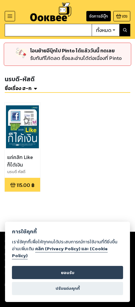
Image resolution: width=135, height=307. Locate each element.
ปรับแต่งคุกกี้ (68, 288)
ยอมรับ (67, 273)
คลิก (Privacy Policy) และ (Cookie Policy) (60, 252)
